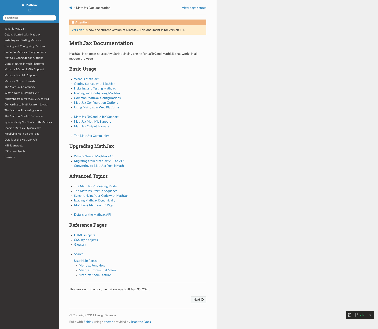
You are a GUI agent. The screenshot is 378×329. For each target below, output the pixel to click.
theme (108, 321)
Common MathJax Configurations (25, 52)
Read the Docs (141, 321)
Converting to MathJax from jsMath (26, 104)
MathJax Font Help (92, 265)
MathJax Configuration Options (24, 57)
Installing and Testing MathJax (23, 40)
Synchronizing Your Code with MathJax (28, 122)
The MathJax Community (20, 87)
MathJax (31, 5)
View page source (194, 7)
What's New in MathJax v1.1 (22, 92)
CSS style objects (15, 151)
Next (197, 299)
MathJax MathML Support (21, 75)
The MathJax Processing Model (23, 110)
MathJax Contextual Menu (97, 270)
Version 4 (78, 30)
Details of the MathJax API (21, 139)
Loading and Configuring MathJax (25, 46)
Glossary (10, 157)
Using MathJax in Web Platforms (24, 63)
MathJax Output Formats (20, 81)
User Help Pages (85, 260)
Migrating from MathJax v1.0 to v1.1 (27, 98)
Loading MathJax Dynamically (23, 128)
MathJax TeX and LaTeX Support (24, 69)
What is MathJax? (15, 28)
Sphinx (88, 321)
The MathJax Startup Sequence (24, 116)
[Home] (70, 7)
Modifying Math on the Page (22, 133)
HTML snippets (14, 145)
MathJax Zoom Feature (95, 275)
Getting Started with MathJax (22, 34)
